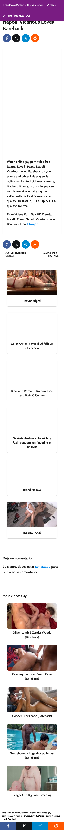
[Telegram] (26, 38)
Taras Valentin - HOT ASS (50, 254)
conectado (42, 567)
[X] (16, 38)
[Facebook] (7, 38)
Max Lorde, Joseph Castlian (15, 254)
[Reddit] (35, 38)
